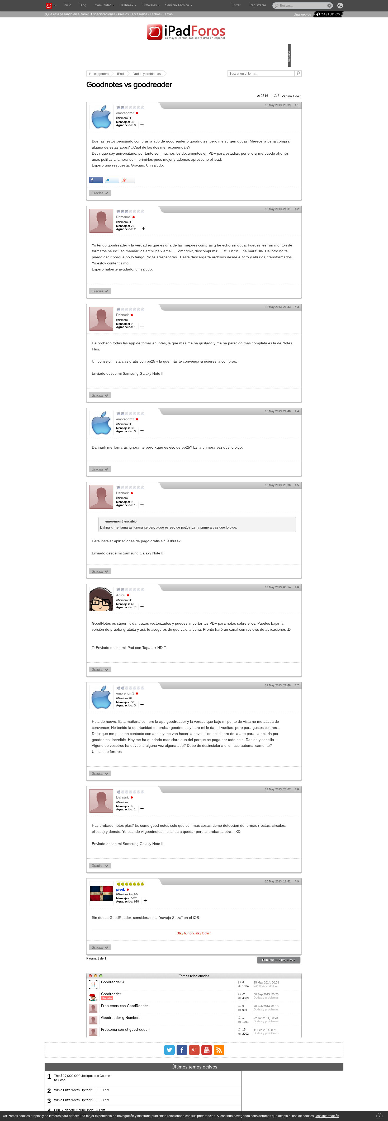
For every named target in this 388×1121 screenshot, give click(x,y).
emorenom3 (162, 119)
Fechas (155, 14)
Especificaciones (103, 14)
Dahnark (159, 345)
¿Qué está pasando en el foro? (66, 14)
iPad (157, 73)
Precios (123, 14)
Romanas (160, 235)
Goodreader (148, 1086)
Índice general (136, 73)
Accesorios (139, 14)
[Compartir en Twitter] (149, 198)
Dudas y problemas (183, 73)
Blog (83, 5)
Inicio (67, 5)
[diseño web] (327, 14)
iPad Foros (194, 32)
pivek (157, 974)
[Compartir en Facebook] (133, 198)
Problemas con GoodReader (161, 1106)
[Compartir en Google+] (165, 198)
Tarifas (168, 14)
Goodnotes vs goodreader (166, 91)
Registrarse (274, 5)
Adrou (157, 643)
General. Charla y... (241, 1078)
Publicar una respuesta (242, 1044)
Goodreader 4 (149, 1066)
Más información (327, 1116)
